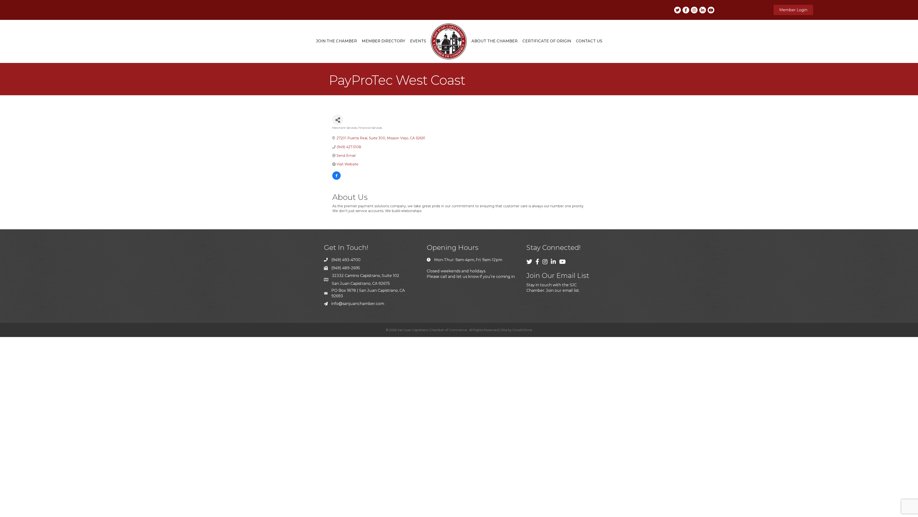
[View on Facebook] (336, 178)
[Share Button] (337, 119)
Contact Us (589, 41)
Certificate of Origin (546, 41)
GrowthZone (522, 330)
